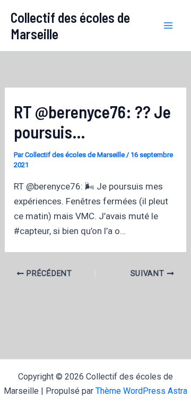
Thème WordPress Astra (141, 391)
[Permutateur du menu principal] (169, 25)
